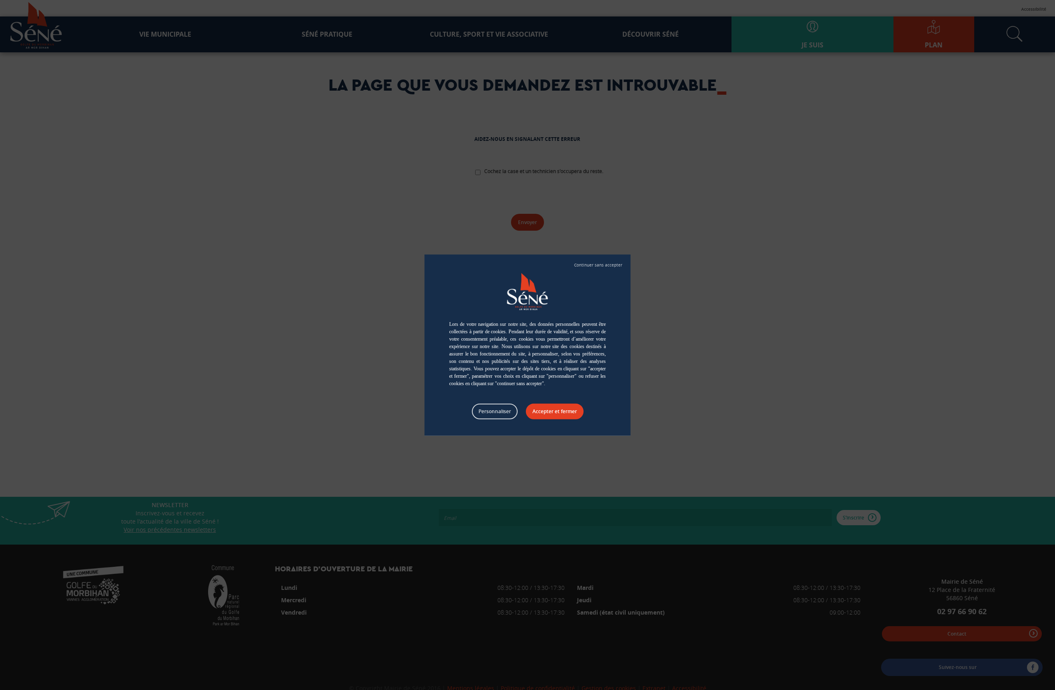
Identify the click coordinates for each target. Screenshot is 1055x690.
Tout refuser (598, 264)
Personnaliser (494, 410)
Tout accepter (555, 411)
